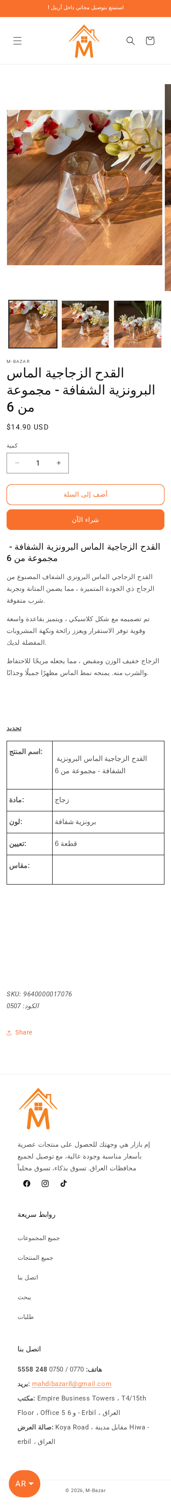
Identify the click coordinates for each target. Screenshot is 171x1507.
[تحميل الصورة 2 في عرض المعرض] (85, 324)
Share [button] (23, 1032)
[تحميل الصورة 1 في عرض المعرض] (33, 324)
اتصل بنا (28, 1277)
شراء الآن (85, 520)
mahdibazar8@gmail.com (72, 1384)
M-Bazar (96, 1490)
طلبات (26, 1316)
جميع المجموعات (39, 1237)
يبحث (24, 1297)
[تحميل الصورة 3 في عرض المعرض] (138, 324)
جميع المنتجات (35, 1257)
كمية (12, 445)
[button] (17, 40)
